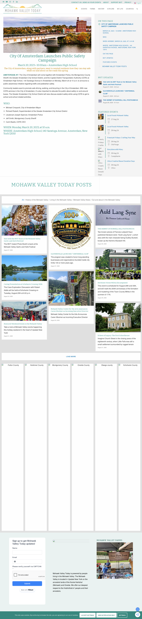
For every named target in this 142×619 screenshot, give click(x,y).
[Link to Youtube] (6, 1)
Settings (122, 615)
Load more (71, 356)
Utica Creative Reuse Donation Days (121, 161)
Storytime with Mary (115, 149)
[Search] (137, 9)
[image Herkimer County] (36, 448)
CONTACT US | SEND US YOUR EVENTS (86, 2)
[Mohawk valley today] (22, 9)
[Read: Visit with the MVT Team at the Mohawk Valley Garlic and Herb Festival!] (100, 83)
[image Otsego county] (107, 448)
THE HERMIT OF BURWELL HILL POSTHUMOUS (120, 100)
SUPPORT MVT (116, 2)
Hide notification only (106, 615)
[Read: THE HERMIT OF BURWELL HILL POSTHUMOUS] (100, 101)
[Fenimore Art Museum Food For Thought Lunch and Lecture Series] (140, 309)
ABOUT (106, 2)
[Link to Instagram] (10, 1)
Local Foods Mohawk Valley (117, 115)
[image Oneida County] (83, 448)
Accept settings (87, 615)
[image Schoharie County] (130, 448)
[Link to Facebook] (13, 1)
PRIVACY (128, 2)
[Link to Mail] (3, 1)
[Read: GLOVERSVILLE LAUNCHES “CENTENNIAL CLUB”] (100, 92)
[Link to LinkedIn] (17, 1)
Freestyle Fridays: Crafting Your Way (121, 137)
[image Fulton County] (13, 448)
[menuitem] (86, 2)
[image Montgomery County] (60, 448)
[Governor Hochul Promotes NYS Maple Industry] (1, 309)
